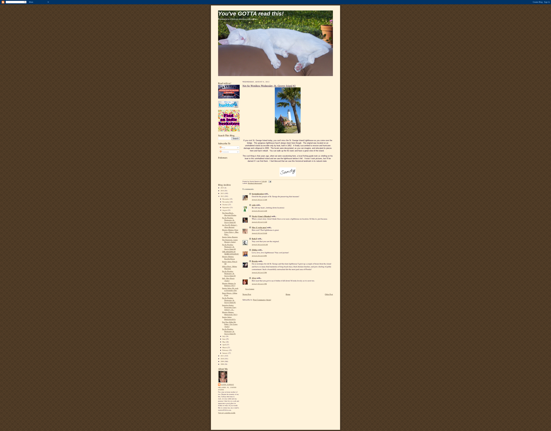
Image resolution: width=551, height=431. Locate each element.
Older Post (329, 294)
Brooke (255, 261)
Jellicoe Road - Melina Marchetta (229, 267)
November (226, 202)
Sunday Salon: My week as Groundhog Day (230, 289)
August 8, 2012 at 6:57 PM (259, 272)
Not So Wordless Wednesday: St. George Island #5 (229, 220)
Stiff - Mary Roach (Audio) (228, 279)
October (225, 204)
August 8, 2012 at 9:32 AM (259, 222)
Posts (223, 147)
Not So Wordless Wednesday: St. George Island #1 (229, 331)
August (225, 210)
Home (288, 294)
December (226, 199)
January (225, 353)
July (224, 336)
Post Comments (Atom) (262, 299)
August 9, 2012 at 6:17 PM (259, 284)
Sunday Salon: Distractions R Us (229, 318)
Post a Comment (249, 289)
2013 (222, 193)
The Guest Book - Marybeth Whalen (229, 214)
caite (254, 204)
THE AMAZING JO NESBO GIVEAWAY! (230, 253)
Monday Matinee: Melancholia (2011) (229, 313)
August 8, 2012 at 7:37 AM (259, 200)
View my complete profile (226, 413)
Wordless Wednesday (255, 183)
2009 (222, 361)
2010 (222, 359)
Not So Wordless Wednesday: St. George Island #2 (229, 300)
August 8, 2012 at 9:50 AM (259, 233)
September (226, 207)
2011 (222, 356)
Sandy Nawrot (227, 385)
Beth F (254, 238)
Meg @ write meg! (259, 227)
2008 (222, 364)
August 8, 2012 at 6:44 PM (259, 256)
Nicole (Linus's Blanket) (261, 216)
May (224, 342)
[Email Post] (269, 181)
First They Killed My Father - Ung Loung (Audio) (230, 324)
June (224, 339)
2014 (222, 191)
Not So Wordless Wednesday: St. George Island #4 (229, 246)
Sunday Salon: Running (230, 237)
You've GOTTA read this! (251, 13)
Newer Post (246, 294)
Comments (225, 152)
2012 (222, 196)
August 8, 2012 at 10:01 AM (260, 244)
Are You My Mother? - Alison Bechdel (229, 226)
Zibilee (255, 249)
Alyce (254, 277)
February (225, 350)
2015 (222, 188)
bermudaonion (258, 193)
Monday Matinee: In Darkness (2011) (229, 284)
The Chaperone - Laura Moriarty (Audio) (230, 241)
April (224, 344)
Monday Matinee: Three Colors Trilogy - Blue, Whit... (230, 232)
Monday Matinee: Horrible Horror (228, 257)
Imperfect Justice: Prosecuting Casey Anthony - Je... (229, 307)
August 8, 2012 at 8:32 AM (259, 211)
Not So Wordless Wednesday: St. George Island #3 (229, 273)
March (224, 347)
